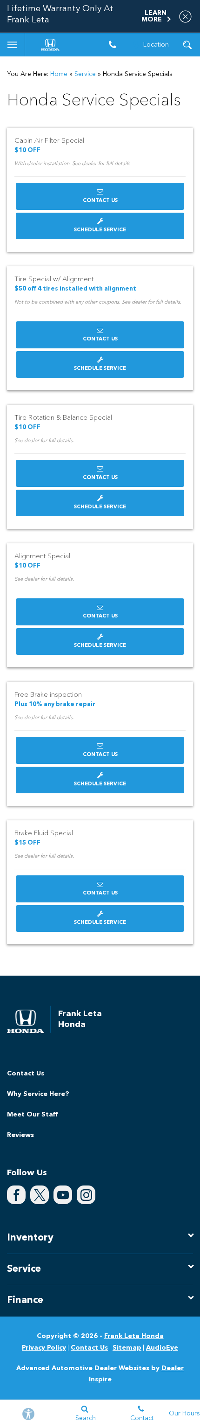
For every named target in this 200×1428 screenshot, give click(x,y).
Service (85, 74)
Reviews (20, 1135)
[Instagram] (86, 1194)
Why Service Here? (38, 1094)
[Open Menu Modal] (12, 44)
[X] (39, 1194)
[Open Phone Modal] (112, 44)
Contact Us (100, 200)
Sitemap (127, 1348)
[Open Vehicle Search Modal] (187, 44)
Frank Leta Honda (134, 1336)
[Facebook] (16, 1194)
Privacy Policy (44, 1348)
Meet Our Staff (32, 1114)
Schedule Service (100, 230)
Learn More (154, 16)
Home (58, 74)
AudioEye (162, 1348)
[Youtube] (62, 1194)
